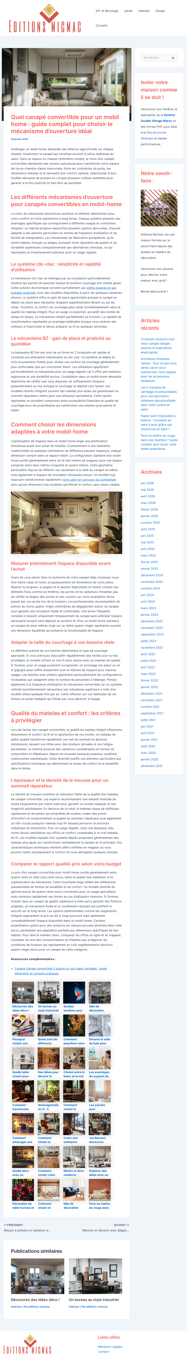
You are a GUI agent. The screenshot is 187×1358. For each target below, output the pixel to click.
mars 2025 (148, 555)
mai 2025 (147, 542)
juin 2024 (147, 595)
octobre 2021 (150, 707)
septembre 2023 (152, 634)
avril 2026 (148, 496)
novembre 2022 (152, 647)
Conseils (101, 25)
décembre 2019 (151, 766)
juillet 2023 (148, 641)
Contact (103, 1351)
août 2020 (148, 746)
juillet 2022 (148, 660)
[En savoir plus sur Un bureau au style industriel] (95, 1276)
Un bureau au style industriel (94, 1300)
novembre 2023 (152, 628)
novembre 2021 (151, 700)
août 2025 (148, 529)
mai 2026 (147, 489)
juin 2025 (147, 535)
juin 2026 (147, 483)
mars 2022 (148, 674)
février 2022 (149, 680)
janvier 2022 (149, 687)
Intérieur (144, 11)
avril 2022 (148, 667)
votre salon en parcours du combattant (89, 479)
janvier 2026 (149, 516)
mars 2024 (148, 608)
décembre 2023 (152, 621)
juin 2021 (147, 726)
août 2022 (148, 654)
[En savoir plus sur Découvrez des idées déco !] (37, 1276)
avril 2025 (148, 549)
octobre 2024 (150, 588)
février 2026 (149, 509)
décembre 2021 (151, 693)
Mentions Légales (110, 1346)
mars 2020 (148, 753)
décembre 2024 (152, 575)
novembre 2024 (152, 582)
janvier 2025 (149, 568)
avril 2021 (147, 733)
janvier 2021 (149, 739)
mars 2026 (148, 503)
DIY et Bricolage (107, 11)
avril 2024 (148, 601)
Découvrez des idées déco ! (35, 1300)
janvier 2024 (149, 614)
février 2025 (149, 562)
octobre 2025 (150, 522)
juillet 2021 (148, 720)
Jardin (128, 11)
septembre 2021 (152, 713)
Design (160, 11)
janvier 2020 (149, 759)
